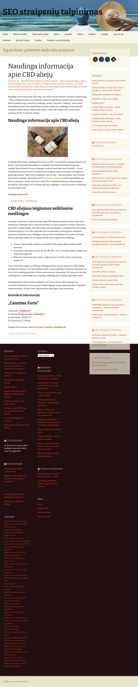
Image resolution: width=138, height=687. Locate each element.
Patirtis (80, 34)
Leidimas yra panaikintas (12, 626)
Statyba (38, 40)
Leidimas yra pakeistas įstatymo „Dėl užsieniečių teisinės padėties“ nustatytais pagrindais (16, 620)
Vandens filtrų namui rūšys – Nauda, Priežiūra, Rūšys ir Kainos (15, 394)
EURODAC (20, 532)
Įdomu (56, 34)
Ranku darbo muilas (40, 34)
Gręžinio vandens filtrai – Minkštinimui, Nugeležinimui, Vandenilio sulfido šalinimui (49, 422)
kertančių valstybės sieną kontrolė (14, 592)
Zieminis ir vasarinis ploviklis (58, 40)
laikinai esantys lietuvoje (11, 601)
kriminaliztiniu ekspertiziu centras (15, 598)
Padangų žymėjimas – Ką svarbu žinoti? (107, 114)
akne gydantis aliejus (70, 81)
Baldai (5, 34)
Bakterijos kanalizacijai (44, 369)
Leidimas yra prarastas (11, 629)
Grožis (26, 81)
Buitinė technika (20, 34)
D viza (15, 532)
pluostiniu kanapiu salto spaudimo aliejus (62, 86)
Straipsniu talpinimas (51, 468)
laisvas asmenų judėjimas (12, 603)
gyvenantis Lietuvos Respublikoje (14, 558)
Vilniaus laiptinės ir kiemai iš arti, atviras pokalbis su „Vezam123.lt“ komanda (15, 366)
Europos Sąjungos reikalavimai (13, 538)
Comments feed (44, 512)
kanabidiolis (27, 86)
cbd (9, 84)
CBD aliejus (71, 272)
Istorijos (104, 34)
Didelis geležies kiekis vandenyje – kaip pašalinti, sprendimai (48, 402)
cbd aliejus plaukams (65, 84)
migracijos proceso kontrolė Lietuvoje (15, 660)
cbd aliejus (36, 84)
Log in (40, 504)
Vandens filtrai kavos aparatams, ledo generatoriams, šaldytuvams (49, 412)
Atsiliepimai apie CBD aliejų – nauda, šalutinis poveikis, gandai (15, 411)
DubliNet (18, 530)
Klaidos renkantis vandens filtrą (105, 219)
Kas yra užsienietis (10, 584)
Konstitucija (8, 595)
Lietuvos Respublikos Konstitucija (14, 640)
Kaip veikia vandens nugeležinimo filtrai (108, 276)
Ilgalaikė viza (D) (9, 561)
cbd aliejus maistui (48, 84)
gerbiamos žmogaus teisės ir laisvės (15, 552)
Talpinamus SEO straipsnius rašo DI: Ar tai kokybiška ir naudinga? (15, 478)
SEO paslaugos (103, 357)
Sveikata (54, 81)
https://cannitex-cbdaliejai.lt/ (51, 327)
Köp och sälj (118, 34)
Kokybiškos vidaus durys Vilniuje (105, 99)
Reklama (92, 34)
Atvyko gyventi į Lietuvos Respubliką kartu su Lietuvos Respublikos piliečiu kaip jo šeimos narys (15, 524)
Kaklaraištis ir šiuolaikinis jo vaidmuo (106, 94)
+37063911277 (24, 310)
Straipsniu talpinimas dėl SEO (22, 333)
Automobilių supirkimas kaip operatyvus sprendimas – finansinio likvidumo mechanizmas (108, 307)
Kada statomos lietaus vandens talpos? (108, 129)
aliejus (82, 81)
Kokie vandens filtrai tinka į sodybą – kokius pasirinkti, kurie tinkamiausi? (48, 446)
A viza (6, 530)
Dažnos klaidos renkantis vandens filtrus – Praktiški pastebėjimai (48, 386)
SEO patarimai (14, 440)
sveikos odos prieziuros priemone (40, 89)
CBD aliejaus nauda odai (52, 178)
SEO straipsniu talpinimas (108, 159)
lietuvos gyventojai (10, 638)
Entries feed (43, 508)
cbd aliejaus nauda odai (21, 84)
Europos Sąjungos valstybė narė (13, 544)
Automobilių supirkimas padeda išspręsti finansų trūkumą (48, 483)
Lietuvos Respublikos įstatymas (14, 643)
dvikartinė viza (8, 532)
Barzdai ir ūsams (23, 40)
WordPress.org (44, 516)
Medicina (39, 81)
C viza (13, 530)
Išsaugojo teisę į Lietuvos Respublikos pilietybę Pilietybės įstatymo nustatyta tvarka (16, 578)
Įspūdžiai (68, 34)
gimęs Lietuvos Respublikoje (13, 555)
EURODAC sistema (9, 535)
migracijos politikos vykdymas (13, 657)
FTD (27, 544)
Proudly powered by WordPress (16, 681)
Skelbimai (7, 40)
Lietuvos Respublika (22, 638)
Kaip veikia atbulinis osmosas (104, 192)
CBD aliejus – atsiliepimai (25, 200)
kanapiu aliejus (39, 86)
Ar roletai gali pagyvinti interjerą (105, 125)
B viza (10, 530)
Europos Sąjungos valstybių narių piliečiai (17, 541)
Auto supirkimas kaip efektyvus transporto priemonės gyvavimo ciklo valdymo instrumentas (109, 212)
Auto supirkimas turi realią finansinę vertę (108, 237)
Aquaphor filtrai (98, 103)
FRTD (24, 544)
